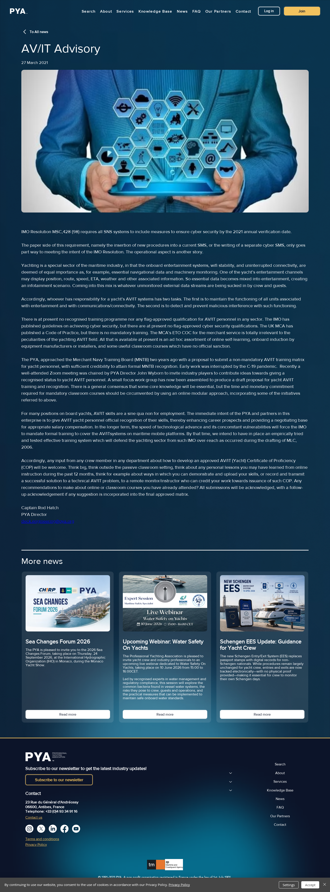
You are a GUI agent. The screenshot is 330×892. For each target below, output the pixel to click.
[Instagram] (29, 829)
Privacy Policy (36, 844)
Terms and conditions (42, 839)
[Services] (230, 781)
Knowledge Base (280, 790)
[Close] (324, 884)
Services (280, 781)
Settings (289, 885)
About (280, 773)
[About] (230, 773)
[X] (41, 829)
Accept (310, 885)
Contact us (33, 817)
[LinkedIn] (53, 829)
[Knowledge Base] (230, 790)
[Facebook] (64, 829)
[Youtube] (76, 829)
